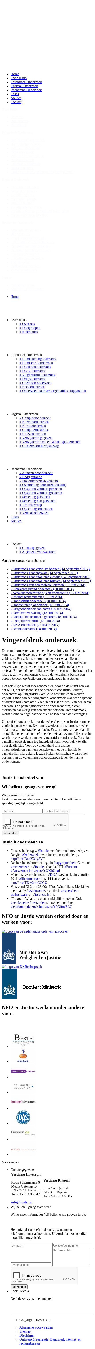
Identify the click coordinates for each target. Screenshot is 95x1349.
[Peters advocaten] (23, 1154)
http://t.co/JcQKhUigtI (44, 870)
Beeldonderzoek (22, 168)
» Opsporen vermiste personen (40, 489)
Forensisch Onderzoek (26, 82)
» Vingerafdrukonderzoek (37, 375)
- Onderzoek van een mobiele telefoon (48, 585)
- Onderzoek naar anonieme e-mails (50, 577)
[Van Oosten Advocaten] (23, 1092)
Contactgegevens (22, 285)
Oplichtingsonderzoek (26, 266)
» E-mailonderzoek (32, 426)
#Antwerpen (19, 870)
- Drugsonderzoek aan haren (41, 609)
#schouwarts (19, 894)
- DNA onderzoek (35, 625)
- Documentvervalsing (37, 613)
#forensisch (41, 894)
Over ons (17, 117)
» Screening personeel (34, 497)
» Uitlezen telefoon (32, 434)
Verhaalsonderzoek (24, 270)
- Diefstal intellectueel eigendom (44, 617)
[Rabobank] (23, 1061)
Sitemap (25, 1331)
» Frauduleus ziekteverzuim (38, 481)
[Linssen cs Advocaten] (23, 1139)
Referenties (18, 125)
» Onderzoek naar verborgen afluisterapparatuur (52, 391)
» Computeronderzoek (35, 418)
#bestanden (38, 902)
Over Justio (19, 78)
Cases (15, 94)
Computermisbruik (24, 199)
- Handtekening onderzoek (40, 605)
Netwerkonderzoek (24, 191)
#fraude (43, 851)
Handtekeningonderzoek (28, 140)
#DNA (53, 874)
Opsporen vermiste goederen (31, 250)
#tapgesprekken (65, 863)
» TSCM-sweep (30, 505)
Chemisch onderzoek (25, 164)
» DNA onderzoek (32, 371)
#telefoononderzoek (24, 906)
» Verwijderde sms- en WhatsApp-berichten (49, 442)
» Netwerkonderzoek (34, 422)
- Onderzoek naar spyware (44, 573)
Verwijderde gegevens (26, 207)
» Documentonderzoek (35, 367)
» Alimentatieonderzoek (36, 473)
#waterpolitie (36, 890)
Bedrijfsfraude (20, 234)
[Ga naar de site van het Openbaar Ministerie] (31, 998)
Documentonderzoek (25, 148)
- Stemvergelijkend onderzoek (42, 589)
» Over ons (27, 324)
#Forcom (70, 866)
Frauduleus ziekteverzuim (28, 238)
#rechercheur (20, 866)
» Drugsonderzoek (32, 379)
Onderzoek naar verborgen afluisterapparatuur (43, 172)
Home (15, 74)
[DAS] (23, 1123)
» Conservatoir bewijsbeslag (39, 446)
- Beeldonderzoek (34, 629)
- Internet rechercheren (37, 597)
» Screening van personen (37, 501)
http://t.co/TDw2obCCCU (29, 882)
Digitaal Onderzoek (24, 86)
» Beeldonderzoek (32, 387)
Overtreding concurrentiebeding (33, 242)
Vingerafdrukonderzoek (27, 156)
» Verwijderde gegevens (36, 438)
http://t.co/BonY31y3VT (28, 859)
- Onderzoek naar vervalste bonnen (50, 569)
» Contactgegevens (32, 548)
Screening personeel (25, 254)
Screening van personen (27, 258)
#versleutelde (20, 902)
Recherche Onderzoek (26, 90)
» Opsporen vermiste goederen (40, 493)
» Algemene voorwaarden (37, 552)
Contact (16, 102)
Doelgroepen (20, 121)
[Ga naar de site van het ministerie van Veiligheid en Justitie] (35, 963)
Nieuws (16, 98)
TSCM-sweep (20, 262)
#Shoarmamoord (30, 878)
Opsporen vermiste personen (30, 246)
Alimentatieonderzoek (26, 230)
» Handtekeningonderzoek (37, 359)
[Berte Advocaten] (23, 1046)
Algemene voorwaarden (27, 289)
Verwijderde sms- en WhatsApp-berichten (40, 211)
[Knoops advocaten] (23, 1108)
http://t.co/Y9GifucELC (55, 906)
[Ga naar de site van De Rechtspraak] (22, 967)
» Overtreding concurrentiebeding (42, 485)
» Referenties (28, 332)
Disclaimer (26, 1335)
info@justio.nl (21, 1202)
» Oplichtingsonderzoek (36, 509)
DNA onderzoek (22, 152)
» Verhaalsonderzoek (34, 513)
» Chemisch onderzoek (35, 383)
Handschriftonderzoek (26, 144)
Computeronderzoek (25, 187)
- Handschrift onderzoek (38, 601)
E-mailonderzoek (22, 195)
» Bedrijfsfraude (30, 477)
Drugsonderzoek (22, 160)
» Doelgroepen (29, 328)
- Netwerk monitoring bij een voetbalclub (50, 593)
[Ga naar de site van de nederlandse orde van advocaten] (35, 931)
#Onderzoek (30, 855)
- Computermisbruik (35, 621)
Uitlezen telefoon (22, 203)
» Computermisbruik (33, 430)
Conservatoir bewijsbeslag (29, 215)
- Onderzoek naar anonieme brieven (51, 581)
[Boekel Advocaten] (23, 1077)
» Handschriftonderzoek (36, 363)
